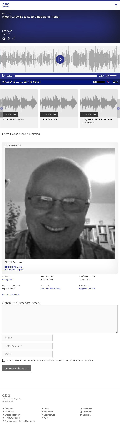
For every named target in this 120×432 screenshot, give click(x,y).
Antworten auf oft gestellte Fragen (19, 421)
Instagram (87, 412)
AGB (45, 418)
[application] (60, 76)
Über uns (8, 409)
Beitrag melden (10, 295)
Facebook (87, 409)
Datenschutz (49, 415)
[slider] (56, 76)
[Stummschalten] (107, 75)
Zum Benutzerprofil (15, 270)
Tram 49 (6, 34)
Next (118, 108)
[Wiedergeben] (3, 75)
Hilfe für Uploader (12, 418)
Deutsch (91, 289)
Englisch (83, 289)
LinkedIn (86, 415)
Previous (1, 108)
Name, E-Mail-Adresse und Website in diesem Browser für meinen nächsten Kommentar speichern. (50, 360)
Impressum (48, 412)
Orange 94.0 (7, 280)
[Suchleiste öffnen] (116, 5)
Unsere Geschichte (13, 415)
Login (46, 409)
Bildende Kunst (53, 289)
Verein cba (9, 412)
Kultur (43, 289)
